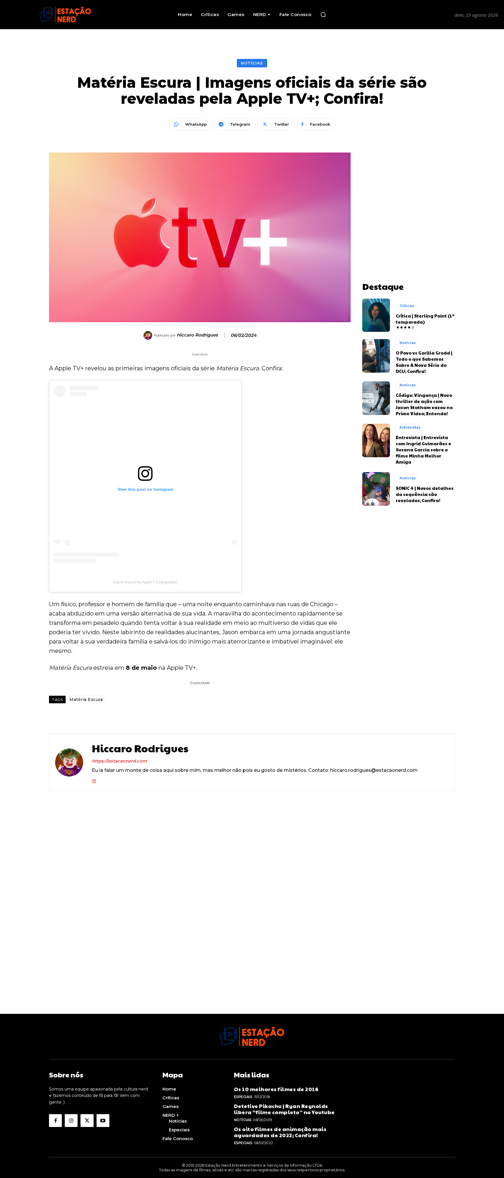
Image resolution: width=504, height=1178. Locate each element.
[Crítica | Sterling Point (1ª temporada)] (376, 315)
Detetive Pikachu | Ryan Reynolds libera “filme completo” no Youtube (284, 1109)
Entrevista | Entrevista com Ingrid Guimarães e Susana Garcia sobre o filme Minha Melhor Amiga (423, 449)
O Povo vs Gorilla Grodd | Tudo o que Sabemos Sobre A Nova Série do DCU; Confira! (424, 362)
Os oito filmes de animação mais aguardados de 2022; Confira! (280, 1132)
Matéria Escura (86, 699)
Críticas (407, 306)
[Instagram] (94, 780)
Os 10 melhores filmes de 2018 (276, 1089)
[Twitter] (86, 1120)
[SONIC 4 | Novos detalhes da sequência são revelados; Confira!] (376, 488)
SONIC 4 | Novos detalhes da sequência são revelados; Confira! (425, 494)
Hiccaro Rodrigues (197, 335)
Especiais (243, 1097)
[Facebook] (55, 1120)
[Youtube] (103, 1120)
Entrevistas (410, 427)
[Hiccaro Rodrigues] (149, 335)
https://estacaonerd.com (119, 761)
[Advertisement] (408, 188)
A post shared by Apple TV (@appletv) (145, 582)
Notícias (252, 63)
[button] (323, 14)
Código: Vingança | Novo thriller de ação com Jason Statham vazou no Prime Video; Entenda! (424, 404)
